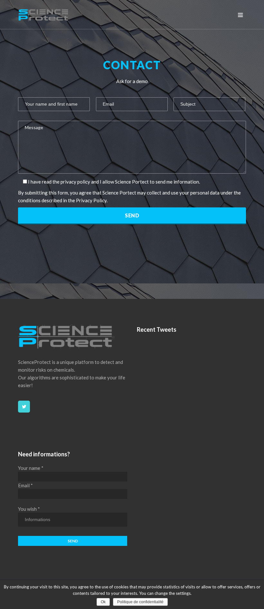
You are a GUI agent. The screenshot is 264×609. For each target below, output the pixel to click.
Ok (103, 602)
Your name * (30, 468)
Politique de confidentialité (140, 602)
